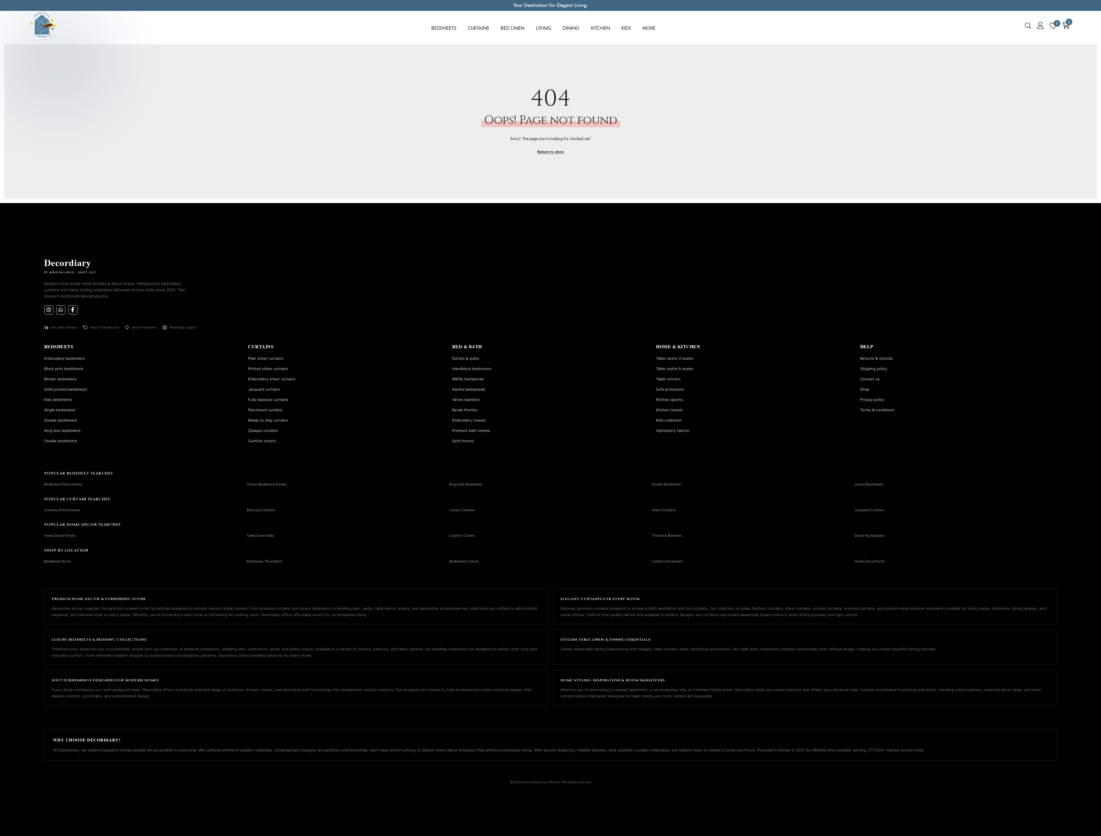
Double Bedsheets (666, 484)
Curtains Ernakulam (667, 561)
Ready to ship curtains (268, 420)
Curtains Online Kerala (62, 510)
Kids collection (669, 420)
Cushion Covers (462, 535)
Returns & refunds (876, 358)
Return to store (550, 151)
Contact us (870, 379)
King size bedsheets (62, 430)
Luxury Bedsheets (868, 484)
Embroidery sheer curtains (271, 379)
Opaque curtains (263, 430)
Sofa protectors (670, 389)
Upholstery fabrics (672, 430)
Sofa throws (463, 440)
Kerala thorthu (464, 410)
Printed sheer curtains (268, 368)
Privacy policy (872, 399)
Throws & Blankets (667, 535)
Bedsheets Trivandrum (264, 561)
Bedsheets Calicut (464, 561)
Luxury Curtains (462, 510)
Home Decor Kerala (59, 535)
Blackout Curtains (261, 510)
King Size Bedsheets (465, 484)
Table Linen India (260, 535)
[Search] (1028, 25)
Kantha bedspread (468, 389)
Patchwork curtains (265, 410)
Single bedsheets (59, 410)
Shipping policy (873, 368)
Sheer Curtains (664, 510)
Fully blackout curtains (268, 399)
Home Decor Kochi (869, 561)
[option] (550, 5)
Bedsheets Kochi (57, 561)
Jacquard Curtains (869, 510)
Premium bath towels (471, 430)
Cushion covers (262, 440)
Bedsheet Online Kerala (63, 484)
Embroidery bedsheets (64, 358)
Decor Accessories (869, 535)
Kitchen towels (669, 410)
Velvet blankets (466, 399)
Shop (864, 389)
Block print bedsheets (63, 368)
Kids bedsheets (58, 399)
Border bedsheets (60, 379)
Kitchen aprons (669, 399)
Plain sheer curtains (265, 358)
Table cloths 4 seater (675, 358)
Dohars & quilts (465, 358)
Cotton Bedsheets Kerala (266, 484)
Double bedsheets (60, 420)
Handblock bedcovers (471, 368)
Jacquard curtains (264, 389)
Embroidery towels (469, 420)
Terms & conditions (877, 410)
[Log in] (1040, 25)
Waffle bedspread (468, 379)
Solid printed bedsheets (65, 389)
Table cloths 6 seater (675, 368)
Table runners (668, 379)
